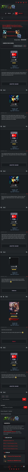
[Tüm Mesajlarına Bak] (1, 90)
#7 (26, 327)
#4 (26, 193)
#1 (26, 69)
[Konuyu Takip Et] (25, 46)
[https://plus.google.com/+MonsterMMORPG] (21, 2)
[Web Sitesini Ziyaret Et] (1, 297)
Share (4, 90)
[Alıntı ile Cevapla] (27, 90)
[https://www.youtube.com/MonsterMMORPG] (23, 2)
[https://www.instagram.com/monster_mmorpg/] (26, 2)
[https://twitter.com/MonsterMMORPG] (18, 2)
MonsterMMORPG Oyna (12, 35)
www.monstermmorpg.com (9, 431)
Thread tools (17, 45)
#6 (26, 276)
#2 (26, 112)
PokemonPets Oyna (11, 31)
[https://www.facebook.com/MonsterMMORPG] (16, 2)
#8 (26, 372)
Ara (24, 399)
